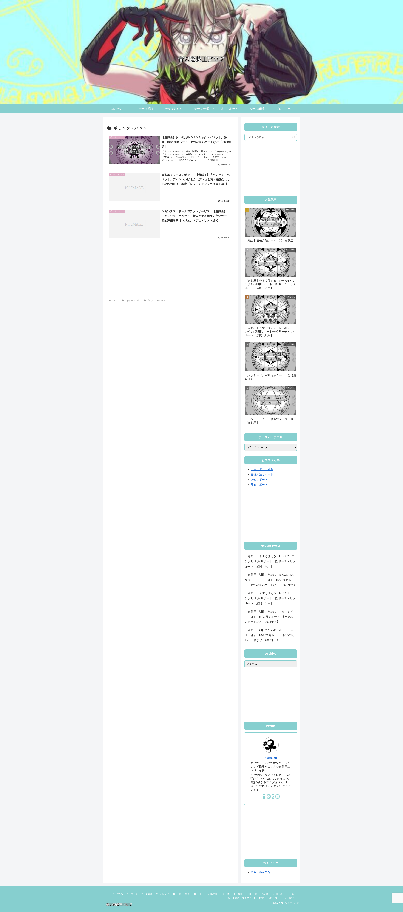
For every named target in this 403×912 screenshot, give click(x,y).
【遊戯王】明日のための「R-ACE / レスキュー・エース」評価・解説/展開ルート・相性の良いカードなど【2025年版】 (271, 580)
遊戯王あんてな (260, 872)
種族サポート (259, 484)
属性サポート (259, 479)
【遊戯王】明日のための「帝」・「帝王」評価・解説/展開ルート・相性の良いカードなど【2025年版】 (269, 635)
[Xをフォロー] (269, 796)
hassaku (271, 758)
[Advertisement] (170, 272)
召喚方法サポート (262, 474)
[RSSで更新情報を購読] (277, 796)
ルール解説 (233, 898)
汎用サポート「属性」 (234, 894)
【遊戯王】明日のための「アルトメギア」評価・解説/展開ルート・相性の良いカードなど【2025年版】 (269, 617)
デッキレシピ (162, 894)
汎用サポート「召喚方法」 (206, 894)
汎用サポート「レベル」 (285, 894)
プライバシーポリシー (286, 898)
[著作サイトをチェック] (264, 796)
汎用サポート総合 (262, 469)
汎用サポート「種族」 (259, 894)
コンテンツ (117, 894)
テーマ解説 (146, 894)
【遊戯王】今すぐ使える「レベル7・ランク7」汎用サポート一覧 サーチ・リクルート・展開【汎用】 (270, 561)
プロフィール (248, 898)
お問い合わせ (265, 898)
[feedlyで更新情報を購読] (273, 796)
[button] (294, 137)
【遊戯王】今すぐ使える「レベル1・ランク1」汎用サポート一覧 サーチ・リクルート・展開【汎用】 (270, 598)
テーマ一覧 (132, 894)
